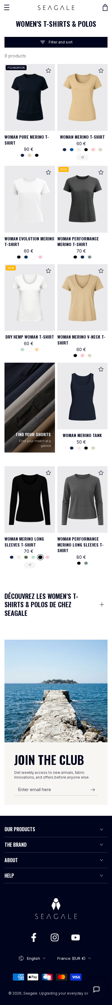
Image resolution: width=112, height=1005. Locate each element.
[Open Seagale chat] (96, 989)
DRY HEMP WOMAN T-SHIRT (29, 337)
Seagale (30, 993)
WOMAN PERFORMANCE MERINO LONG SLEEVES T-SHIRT (80, 544)
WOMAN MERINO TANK (82, 435)
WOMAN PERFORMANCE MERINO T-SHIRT (78, 241)
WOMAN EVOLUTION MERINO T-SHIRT (29, 241)
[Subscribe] (94, 789)
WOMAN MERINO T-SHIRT (82, 137)
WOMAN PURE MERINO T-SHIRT (26, 140)
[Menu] (7, 7)
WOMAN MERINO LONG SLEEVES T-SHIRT (24, 542)
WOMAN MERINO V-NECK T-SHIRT (81, 340)
